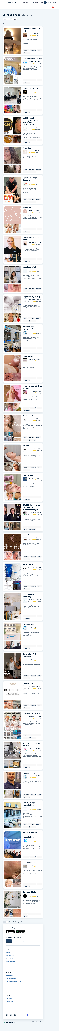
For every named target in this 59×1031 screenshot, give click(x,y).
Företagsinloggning (18, 941)
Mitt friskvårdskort (11, 964)
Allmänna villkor (10, 1007)
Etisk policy (9, 998)
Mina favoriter (9, 958)
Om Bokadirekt (10, 975)
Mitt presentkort (10, 961)
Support (8, 989)
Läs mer (9, 941)
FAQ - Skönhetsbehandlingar (13, 981)
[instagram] (7, 1015)
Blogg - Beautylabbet (11, 978)
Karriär (7, 987)
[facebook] (15, 1015)
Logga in (8, 952)
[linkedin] (11, 1015)
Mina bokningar (10, 955)
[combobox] (12, 2)
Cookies (8, 1004)
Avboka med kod (10, 967)
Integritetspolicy (10, 1001)
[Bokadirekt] (2, 2)
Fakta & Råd (9, 984)
